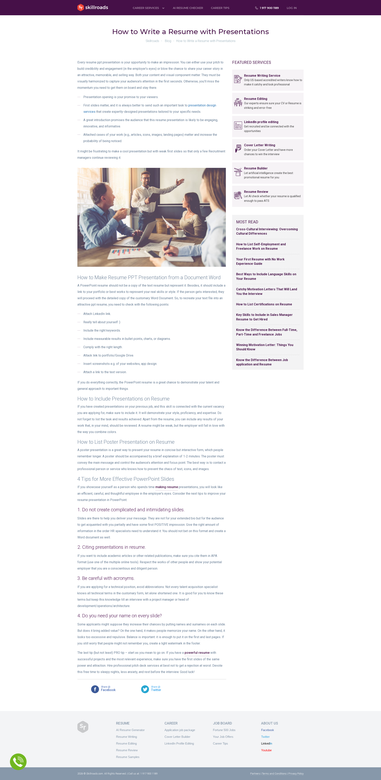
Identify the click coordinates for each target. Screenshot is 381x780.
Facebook (267, 730)
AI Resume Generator (130, 730)
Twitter (265, 736)
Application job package (180, 730)
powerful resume (197, 653)
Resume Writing (126, 736)
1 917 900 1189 (269, 8)
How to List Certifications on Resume (264, 304)
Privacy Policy (296, 773)
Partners (255, 773)
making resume (166, 487)
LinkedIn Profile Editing (179, 743)
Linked (266, 743)
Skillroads (92, 7)
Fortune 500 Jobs (224, 730)
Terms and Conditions (274, 773)
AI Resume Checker (188, 8)
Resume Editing (126, 743)
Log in (292, 8)
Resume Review (127, 750)
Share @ (108, 688)
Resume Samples (128, 757)
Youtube (266, 750)
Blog (168, 41)
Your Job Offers (223, 736)
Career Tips (220, 8)
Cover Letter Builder (177, 736)
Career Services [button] (146, 8)
